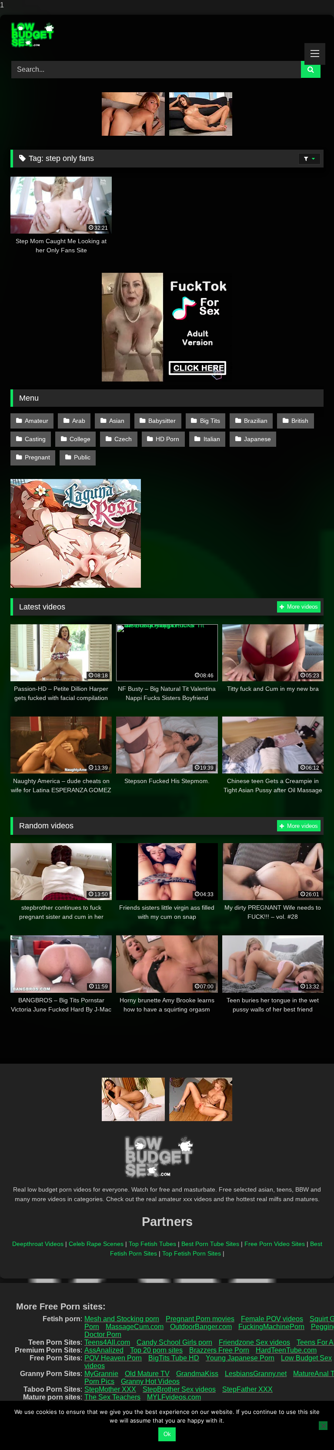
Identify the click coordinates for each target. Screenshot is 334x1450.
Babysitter (162, 420)
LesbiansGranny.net (256, 1373)
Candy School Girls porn (174, 1342)
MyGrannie (101, 1373)
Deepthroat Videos (37, 1243)
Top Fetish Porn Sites (191, 1253)
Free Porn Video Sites (274, 1243)
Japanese (257, 438)
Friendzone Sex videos (254, 1342)
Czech (123, 438)
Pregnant (37, 457)
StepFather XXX (247, 1389)
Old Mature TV (147, 1373)
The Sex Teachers (112, 1397)
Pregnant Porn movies (200, 1319)
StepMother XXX (110, 1389)
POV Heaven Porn (113, 1358)
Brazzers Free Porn (219, 1350)
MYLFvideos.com (174, 1397)
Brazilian (255, 420)
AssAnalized (104, 1350)
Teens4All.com (107, 1342)
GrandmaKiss (197, 1373)
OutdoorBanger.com (201, 1326)
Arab (78, 420)
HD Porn (167, 438)
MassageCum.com (135, 1326)
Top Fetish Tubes (152, 1243)
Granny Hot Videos (150, 1381)
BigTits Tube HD (173, 1358)
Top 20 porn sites (156, 1350)
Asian (116, 420)
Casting (35, 438)
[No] (323, 1425)
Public (82, 457)
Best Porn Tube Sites (210, 1243)
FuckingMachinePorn (271, 1326)
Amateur (36, 420)
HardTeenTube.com (286, 1350)
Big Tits (210, 420)
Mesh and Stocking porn (121, 1319)
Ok (167, 1434)
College (80, 438)
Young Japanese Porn (240, 1358)
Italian (212, 438)
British (299, 420)
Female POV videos (272, 1319)
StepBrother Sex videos (179, 1389)
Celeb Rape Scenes (96, 1243)
